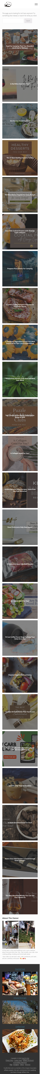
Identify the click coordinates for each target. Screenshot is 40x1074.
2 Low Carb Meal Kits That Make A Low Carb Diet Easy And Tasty (20, 749)
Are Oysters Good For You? (20, 121)
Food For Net (25, 1058)
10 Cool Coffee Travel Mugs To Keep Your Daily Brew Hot (20, 638)
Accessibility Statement (20, 1062)
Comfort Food (20, 1026)
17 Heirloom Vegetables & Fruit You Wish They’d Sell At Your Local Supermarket (20, 342)
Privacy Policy (9, 1060)
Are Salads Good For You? (20, 601)
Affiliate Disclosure (28, 1060)
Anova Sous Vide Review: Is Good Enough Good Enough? (20, 860)
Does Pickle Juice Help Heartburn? (20, 527)
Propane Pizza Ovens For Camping (20, 269)
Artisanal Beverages (20, 998)
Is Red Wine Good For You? (20, 84)
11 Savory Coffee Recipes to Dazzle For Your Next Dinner (20, 305)
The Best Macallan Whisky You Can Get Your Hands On (20, 896)
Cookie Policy (18, 1060)
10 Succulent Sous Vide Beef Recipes (20, 564)
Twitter (22, 1064)
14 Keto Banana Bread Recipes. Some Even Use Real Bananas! (20, 490)
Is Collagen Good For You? (19, 453)
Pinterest (27, 1064)
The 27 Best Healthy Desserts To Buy (20, 158)
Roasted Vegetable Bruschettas (20, 675)
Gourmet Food (20, 969)
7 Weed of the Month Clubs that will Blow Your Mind (20, 379)
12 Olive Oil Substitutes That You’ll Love (20, 712)
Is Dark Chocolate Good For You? (20, 823)
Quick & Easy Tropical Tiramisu (20, 786)
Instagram (16, 1064)
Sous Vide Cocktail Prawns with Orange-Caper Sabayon (20, 232)
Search (28, 21)
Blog (11, 1064)
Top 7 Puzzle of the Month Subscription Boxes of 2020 (19, 416)
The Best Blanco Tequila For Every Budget (20, 195)
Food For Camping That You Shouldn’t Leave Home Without (20, 47)
